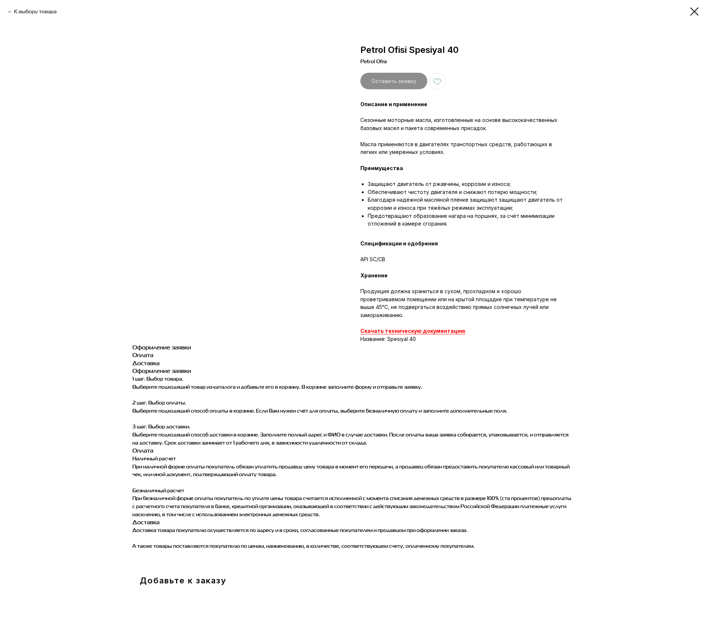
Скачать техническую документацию (413, 331)
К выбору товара (35, 11)
